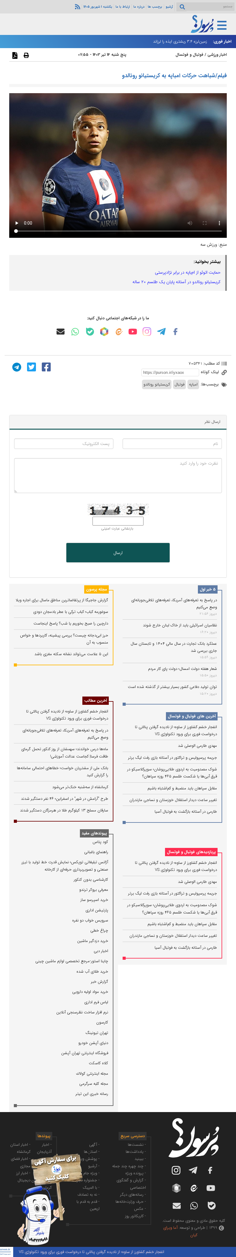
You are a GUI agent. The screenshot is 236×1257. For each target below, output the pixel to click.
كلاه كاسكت (98, 1063)
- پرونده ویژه (135, 1173)
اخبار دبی (101, 951)
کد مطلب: (211, 363)
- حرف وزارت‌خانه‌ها (131, 1201)
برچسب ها (155, 6)
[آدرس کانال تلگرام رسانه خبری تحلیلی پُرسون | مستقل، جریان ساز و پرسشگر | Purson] (161, 331)
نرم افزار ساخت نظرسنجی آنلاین (82, 1012)
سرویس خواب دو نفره (90, 920)
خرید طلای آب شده (92, 971)
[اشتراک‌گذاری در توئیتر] (31, 367)
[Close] (89, 1153)
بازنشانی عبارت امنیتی (117, 528)
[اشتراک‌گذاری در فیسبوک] (45, 367)
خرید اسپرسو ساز (94, 900)
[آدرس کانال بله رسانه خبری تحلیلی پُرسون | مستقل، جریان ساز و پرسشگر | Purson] (90, 331)
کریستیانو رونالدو (157, 384)
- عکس (140, 1209)
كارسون (102, 1022)
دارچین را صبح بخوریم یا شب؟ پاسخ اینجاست (70, 623)
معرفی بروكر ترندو (93, 890)
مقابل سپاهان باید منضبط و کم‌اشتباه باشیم (182, 788)
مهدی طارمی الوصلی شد (197, 745)
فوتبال (179, 384)
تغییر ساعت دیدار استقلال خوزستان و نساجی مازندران (173, 800)
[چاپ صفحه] (25, 55)
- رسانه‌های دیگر (133, 1194)
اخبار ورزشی (217, 54)
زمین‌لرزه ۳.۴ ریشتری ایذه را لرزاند (180, 41)
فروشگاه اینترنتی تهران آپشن (84, 1053)
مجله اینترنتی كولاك (92, 1073)
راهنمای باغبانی (96, 852)
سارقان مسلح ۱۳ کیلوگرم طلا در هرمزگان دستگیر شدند (64, 810)
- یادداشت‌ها (136, 1152)
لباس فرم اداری (96, 1002)
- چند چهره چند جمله (129, 1166)
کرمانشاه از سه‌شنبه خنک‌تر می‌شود (80, 787)
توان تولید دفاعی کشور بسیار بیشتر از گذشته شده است (172, 687)
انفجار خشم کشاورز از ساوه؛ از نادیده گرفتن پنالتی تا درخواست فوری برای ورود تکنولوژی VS (104, 1252)
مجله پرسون (96, 589)
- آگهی (94, 1144)
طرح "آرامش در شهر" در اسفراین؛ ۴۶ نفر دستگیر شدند (64, 799)
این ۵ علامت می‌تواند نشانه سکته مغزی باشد (71, 654)
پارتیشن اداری (96, 910)
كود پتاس (100, 842)
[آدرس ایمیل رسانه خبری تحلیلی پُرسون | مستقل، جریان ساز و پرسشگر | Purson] (60, 331)
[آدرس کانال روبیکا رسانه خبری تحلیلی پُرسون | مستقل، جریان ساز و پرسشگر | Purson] (104, 331)
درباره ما (138, 6)
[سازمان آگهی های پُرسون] (46, 1153)
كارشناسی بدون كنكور (91, 879)
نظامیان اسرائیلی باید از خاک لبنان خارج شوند (180, 625)
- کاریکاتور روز (135, 1216)
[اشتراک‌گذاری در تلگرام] (16, 367)
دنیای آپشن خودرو (93, 1043)
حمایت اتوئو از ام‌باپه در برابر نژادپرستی (188, 272)
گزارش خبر (99, 981)
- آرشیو (94, 1166)
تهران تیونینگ (96, 1033)
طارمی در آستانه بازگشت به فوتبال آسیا (186, 811)
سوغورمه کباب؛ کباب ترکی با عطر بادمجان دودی (70, 612)
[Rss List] (76, 6)
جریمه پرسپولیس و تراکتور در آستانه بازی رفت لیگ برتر (172, 757)
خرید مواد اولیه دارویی (90, 992)
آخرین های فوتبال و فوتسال (192, 716)
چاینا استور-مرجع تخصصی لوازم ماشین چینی (71, 961)
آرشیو (169, 6)
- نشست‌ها (137, 1144)
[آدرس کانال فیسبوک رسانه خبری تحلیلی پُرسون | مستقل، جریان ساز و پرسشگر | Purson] (175, 331)
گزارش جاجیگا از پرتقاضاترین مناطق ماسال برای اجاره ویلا (62, 600)
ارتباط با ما (123, 6)
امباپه (193, 384)
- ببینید (140, 1159)
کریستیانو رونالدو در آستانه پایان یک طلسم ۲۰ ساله (176, 282)
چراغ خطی (99, 930)
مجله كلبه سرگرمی (93, 1083)
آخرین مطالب (95, 700)
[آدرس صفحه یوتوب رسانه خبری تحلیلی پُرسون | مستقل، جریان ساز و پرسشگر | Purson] (133, 331)
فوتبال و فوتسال (189, 54)
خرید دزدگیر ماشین (92, 941)
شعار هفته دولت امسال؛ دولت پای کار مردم (182, 669)
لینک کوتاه (210, 372)
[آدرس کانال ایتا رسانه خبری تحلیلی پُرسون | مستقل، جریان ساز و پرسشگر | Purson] (119, 332)
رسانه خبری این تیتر (92, 1094)
